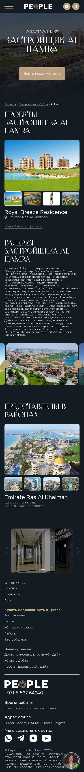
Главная (10, 104)
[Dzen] (33, 738)
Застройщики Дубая (33, 104)
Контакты (12, 594)
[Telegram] (20, 738)
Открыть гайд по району (23, 506)
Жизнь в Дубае (16, 660)
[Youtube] (46, 738)
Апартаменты (15, 615)
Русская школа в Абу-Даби (26, 666)
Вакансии (11, 588)
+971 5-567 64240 (23, 693)
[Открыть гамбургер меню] (8, 6)
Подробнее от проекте (23, 226)
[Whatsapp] (8, 738)
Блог (8, 600)
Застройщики (15, 639)
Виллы (9, 621)
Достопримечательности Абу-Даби (32, 654)
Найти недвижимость (42, 73)
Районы (10, 633)
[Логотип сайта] (38, 6)
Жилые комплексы (19, 627)
